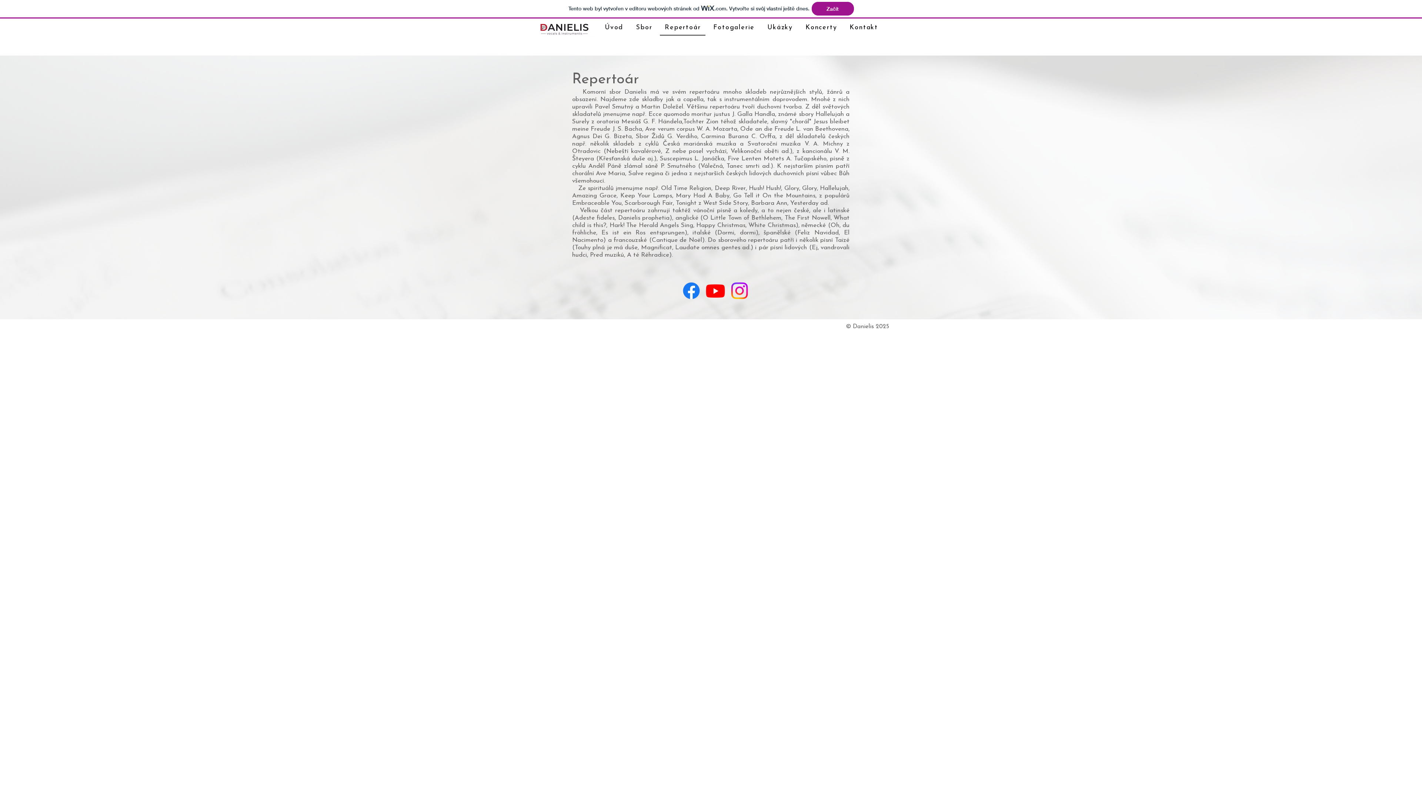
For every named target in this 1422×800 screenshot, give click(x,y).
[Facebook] (691, 291)
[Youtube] (715, 291)
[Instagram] (739, 291)
